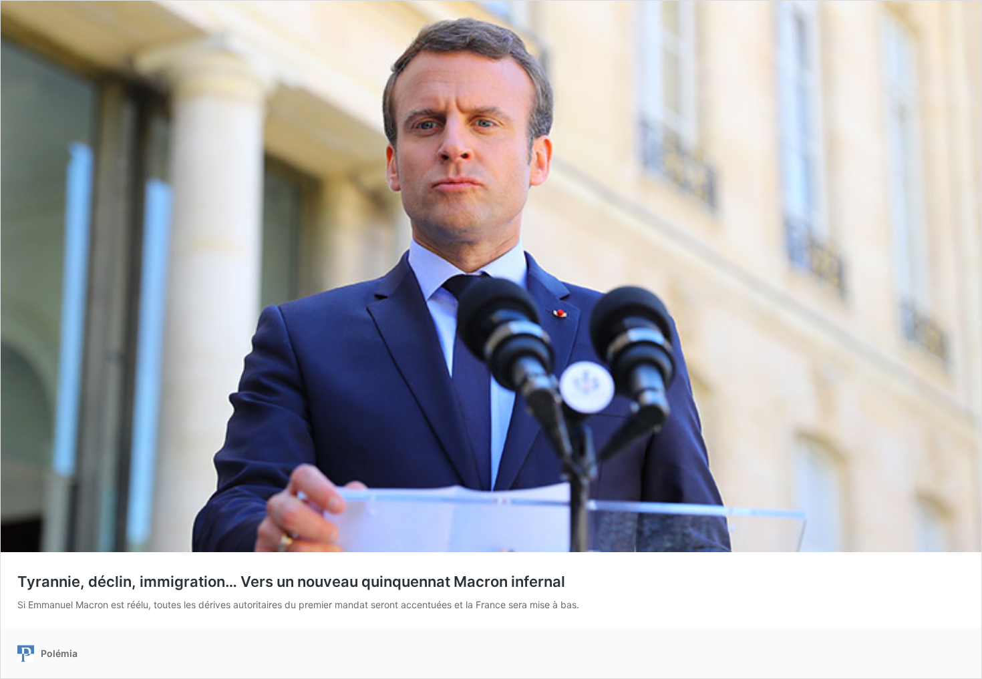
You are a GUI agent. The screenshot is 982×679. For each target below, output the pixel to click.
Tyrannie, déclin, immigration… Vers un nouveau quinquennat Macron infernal (291, 581)
